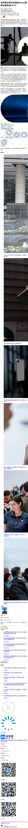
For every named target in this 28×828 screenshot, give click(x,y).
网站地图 (20, 740)
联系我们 (15, 740)
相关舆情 (3, 10)
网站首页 (3, 740)
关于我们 (24, 740)
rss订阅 (5, 741)
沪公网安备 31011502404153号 (10, 826)
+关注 (2, 606)
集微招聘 (11, 740)
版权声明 (7, 740)
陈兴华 (5, 8)
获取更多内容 (4, 662)
